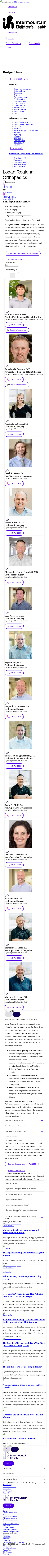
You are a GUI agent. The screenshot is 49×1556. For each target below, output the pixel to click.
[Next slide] (15, 1449)
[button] (24, 1120)
